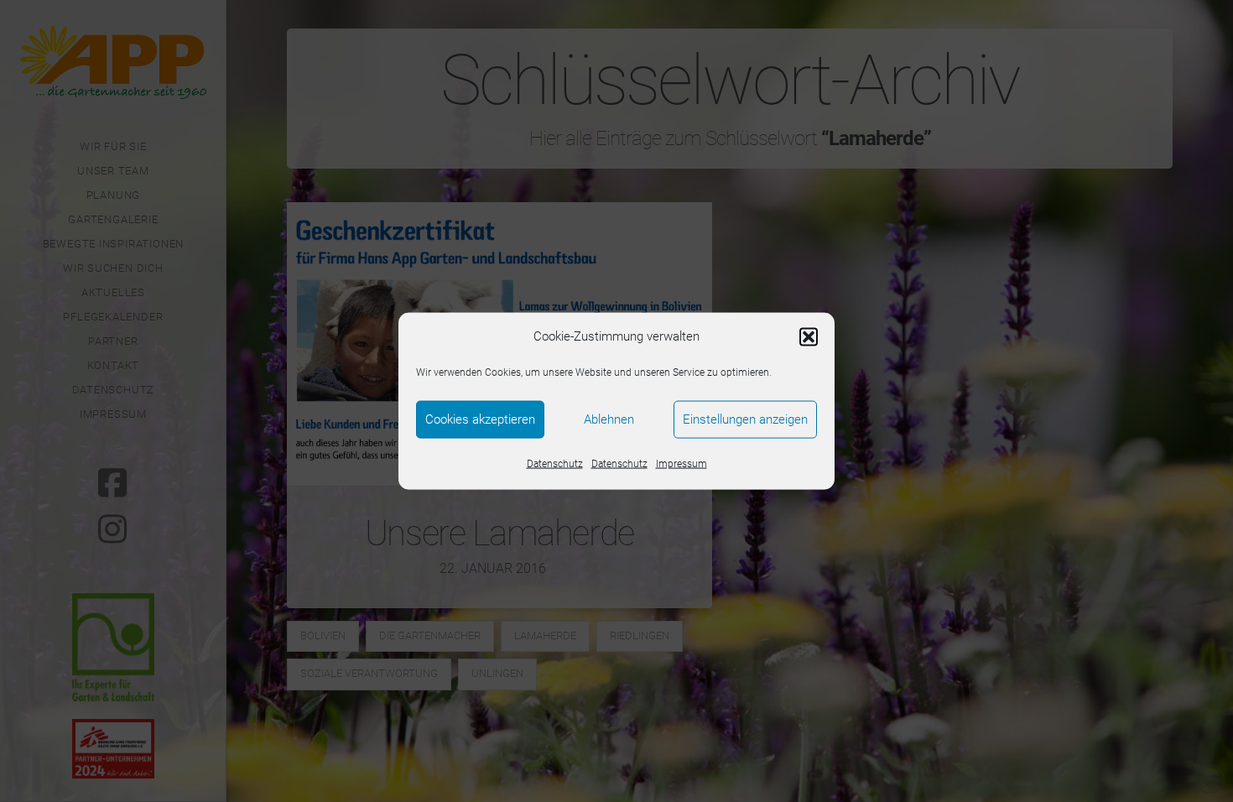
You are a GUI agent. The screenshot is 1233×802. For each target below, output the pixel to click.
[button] (808, 336)
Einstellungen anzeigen (745, 419)
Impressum (681, 463)
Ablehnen (609, 419)
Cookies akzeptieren (480, 419)
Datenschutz (555, 463)
